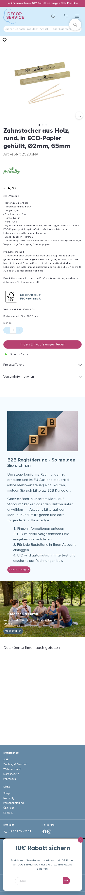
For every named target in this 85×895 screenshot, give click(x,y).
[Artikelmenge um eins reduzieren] (6, 330)
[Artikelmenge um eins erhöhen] (19, 330)
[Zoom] (79, 115)
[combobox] (42, 29)
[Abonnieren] (66, 880)
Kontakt (8, 812)
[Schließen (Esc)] (80, 840)
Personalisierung (13, 803)
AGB (6, 759)
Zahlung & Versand (15, 764)
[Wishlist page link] (55, 16)
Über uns (8, 808)
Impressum (10, 779)
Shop (6, 793)
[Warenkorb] (66, 16)
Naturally (9, 798)
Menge (7, 322)
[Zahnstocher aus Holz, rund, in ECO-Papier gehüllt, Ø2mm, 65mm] (28, 695)
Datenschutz (11, 774)
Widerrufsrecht (12, 769)
